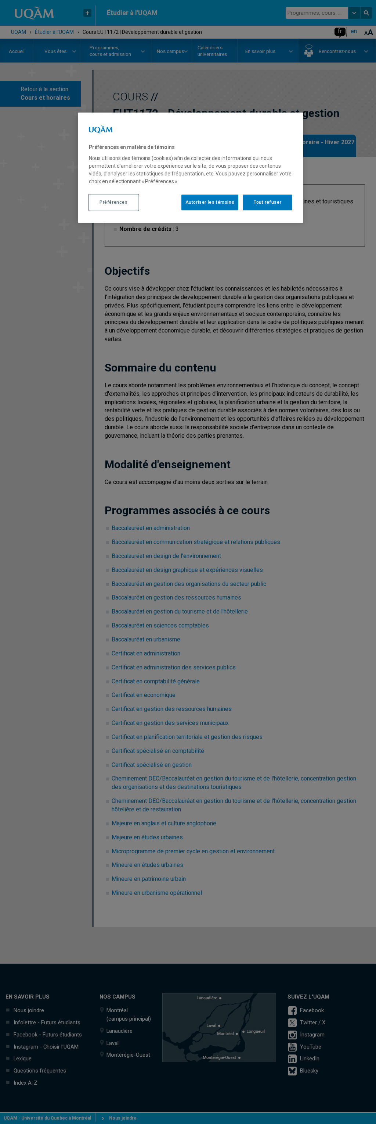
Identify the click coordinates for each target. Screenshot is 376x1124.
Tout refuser (267, 202)
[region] (190, 168)
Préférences (114, 202)
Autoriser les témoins (210, 202)
